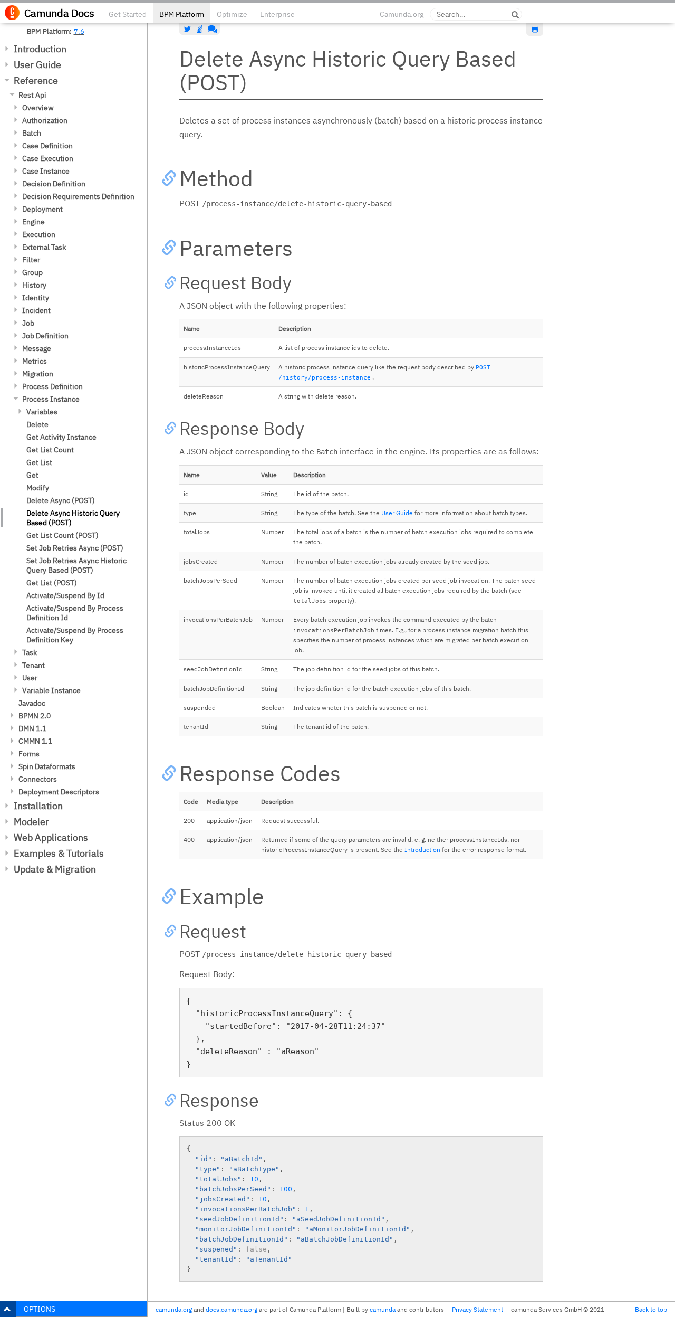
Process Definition (52, 386)
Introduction (40, 49)
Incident (36, 310)
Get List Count (50, 449)
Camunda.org (401, 14)
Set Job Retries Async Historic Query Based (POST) (76, 565)
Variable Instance (51, 690)
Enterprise (277, 14)
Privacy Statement (477, 1309)
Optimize (232, 14)
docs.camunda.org (231, 1309)
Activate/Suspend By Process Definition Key (74, 635)
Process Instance (51, 399)
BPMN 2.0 (34, 716)
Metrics (34, 361)
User (29, 678)
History (34, 285)
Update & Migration (55, 869)
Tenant (33, 665)
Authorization (45, 120)
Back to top (651, 1309)
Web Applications (51, 837)
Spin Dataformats (46, 766)
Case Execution (47, 158)
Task (29, 652)
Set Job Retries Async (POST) (74, 548)
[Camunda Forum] (211, 29)
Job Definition (45, 335)
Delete (37, 424)
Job (28, 323)
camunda (383, 1309)
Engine (33, 221)
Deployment (42, 209)
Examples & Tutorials (59, 853)
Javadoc (31, 703)
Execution (38, 234)
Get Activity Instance (61, 437)
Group (32, 272)
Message (36, 348)
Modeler (31, 822)
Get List (39, 462)
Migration (37, 373)
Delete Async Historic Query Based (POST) (73, 517)
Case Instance (46, 171)
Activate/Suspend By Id (65, 595)
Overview (38, 107)
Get (32, 475)
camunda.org (174, 1309)
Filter (31, 259)
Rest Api (32, 95)
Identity (35, 297)
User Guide (37, 65)
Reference (36, 80)
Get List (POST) (51, 583)
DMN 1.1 (32, 728)
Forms (29, 754)
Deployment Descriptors (58, 792)
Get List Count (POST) (62, 535)
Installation (38, 806)
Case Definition (47, 145)
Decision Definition (53, 183)
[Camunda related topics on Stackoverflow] (200, 29)
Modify (37, 487)
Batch (31, 133)
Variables (41, 411)
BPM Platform (181, 14)
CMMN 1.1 (35, 741)
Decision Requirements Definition (78, 196)
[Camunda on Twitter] (187, 29)
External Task (44, 247)
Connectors (37, 779)
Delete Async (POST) (60, 500)
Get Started (128, 14)
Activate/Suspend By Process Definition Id (74, 612)
